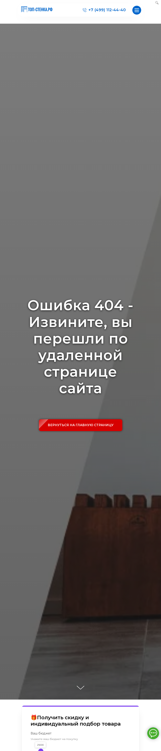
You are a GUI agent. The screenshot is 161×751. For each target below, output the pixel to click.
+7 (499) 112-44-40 (107, 9)
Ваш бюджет (41, 733)
